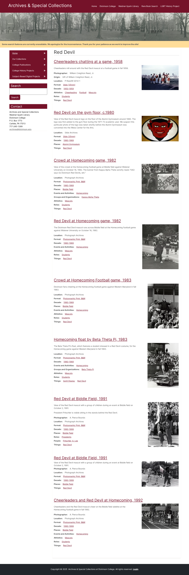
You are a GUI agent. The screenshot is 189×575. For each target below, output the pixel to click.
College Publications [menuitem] (20, 66)
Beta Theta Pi (88, 369)
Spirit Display (69, 381)
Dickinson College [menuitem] (108, 6)
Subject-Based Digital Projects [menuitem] (24, 77)
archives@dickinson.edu (20, 129)
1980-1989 (69, 140)
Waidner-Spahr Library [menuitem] (128, 6)
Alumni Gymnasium (71, 144)
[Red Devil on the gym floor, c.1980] (160, 128)
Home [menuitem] (94, 6)
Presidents (66, 437)
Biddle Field (68, 189)
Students (66, 96)
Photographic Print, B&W (74, 181)
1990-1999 (69, 429)
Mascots (92, 92)
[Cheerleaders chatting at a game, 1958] (160, 77)
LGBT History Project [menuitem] (169, 6)
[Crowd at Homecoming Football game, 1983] (163, 306)
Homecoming (82, 193)
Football (82, 92)
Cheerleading (71, 92)
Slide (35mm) (69, 85)
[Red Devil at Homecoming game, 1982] (160, 246)
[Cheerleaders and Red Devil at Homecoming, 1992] (160, 516)
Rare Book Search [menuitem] (150, 6)
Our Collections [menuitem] (17, 60)
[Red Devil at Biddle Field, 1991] (163, 424)
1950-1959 (69, 88)
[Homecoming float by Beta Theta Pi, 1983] (163, 365)
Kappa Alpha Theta (90, 197)
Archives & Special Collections (40, 5)
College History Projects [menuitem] (21, 71)
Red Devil (67, 100)
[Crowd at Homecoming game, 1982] (160, 178)
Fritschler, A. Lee (70, 441)
